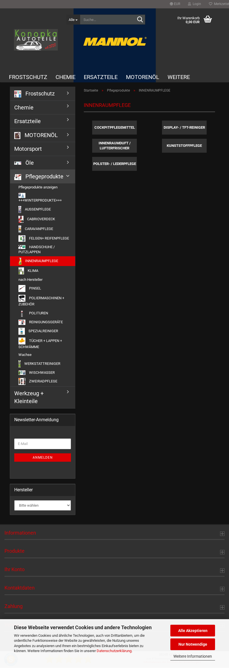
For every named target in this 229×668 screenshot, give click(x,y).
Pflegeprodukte (43, 176)
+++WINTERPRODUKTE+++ (40, 200)
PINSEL (34, 288)
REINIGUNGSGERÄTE (45, 322)
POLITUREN (38, 313)
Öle (29, 162)
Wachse (25, 355)
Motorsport (28, 148)
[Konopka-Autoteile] (36, 39)
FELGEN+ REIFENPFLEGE (48, 238)
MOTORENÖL (142, 77)
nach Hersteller (30, 279)
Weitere (179, 77)
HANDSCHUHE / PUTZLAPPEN (36, 249)
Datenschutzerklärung (114, 651)
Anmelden (43, 457)
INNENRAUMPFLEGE (41, 261)
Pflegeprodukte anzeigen (38, 187)
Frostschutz (28, 77)
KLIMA (32, 271)
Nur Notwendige (192, 644)
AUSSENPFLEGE (37, 209)
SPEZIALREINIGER (43, 331)
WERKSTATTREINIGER (41, 363)
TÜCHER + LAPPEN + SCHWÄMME (40, 343)
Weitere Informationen (192, 656)
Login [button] (196, 4)
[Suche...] (140, 20)
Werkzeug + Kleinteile (29, 397)
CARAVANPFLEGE (38, 229)
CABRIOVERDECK (40, 219)
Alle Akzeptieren (192, 630)
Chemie (65, 77)
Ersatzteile (101, 77)
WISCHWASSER (41, 372)
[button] (175, 4)
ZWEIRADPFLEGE (42, 381)
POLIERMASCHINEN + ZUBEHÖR (41, 301)
